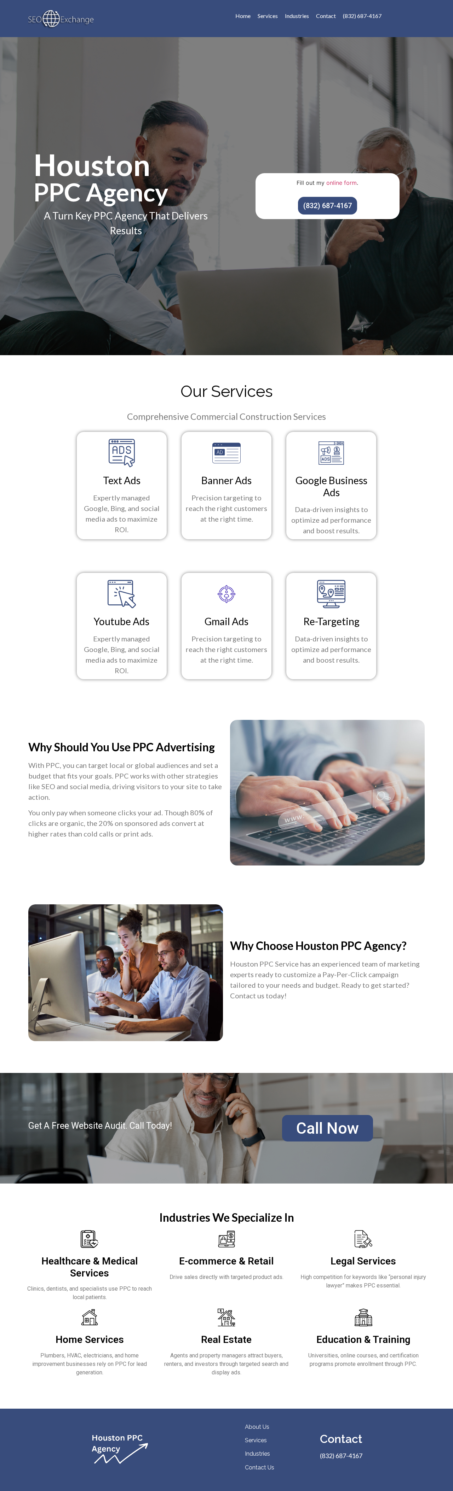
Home (243, 15)
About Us (257, 1427)
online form (341, 182)
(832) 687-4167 (362, 15)
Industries (297, 15)
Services (268, 15)
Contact (326, 15)
